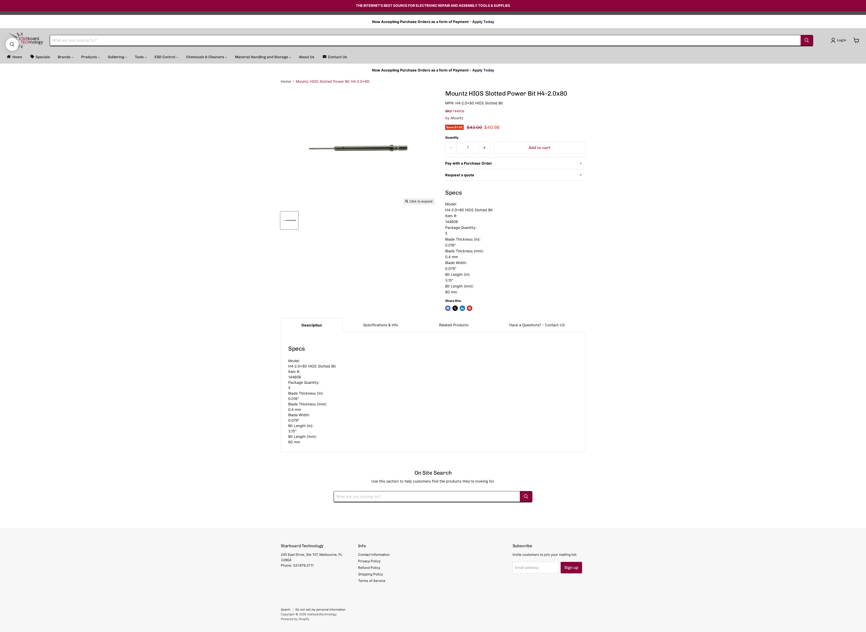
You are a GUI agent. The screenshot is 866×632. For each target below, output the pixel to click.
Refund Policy (369, 567)
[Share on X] (455, 308)
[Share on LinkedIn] (462, 308)
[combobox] (425, 40)
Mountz (457, 118)
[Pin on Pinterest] (469, 308)
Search (285, 609)
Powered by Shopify (295, 619)
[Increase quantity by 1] (484, 148)
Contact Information (374, 554)
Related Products (453, 325)
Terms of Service (371, 581)
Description (312, 325)
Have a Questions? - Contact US (537, 325)
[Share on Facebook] (448, 308)
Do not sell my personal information (320, 609)
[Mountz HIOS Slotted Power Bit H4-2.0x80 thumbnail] (289, 220)
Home (286, 81)
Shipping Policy (370, 574)
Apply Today (483, 21)
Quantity (451, 137)
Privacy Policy (369, 561)
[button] (12, 44)
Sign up (571, 567)
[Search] (807, 40)
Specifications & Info (380, 325)
